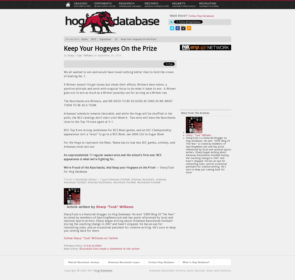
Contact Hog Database (161, 262)
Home (84, 39)
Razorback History (86, 179)
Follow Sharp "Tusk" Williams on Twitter (91, 238)
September (105, 39)
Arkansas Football (119, 179)
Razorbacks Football (148, 182)
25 (116, 39)
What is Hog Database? (196, 262)
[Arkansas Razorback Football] (68, 6)
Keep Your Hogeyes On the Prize (110, 48)
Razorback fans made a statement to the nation (109, 248)
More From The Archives (195, 113)
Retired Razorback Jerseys (83, 262)
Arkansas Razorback (142, 179)
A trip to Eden (92, 245)
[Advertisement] (205, 88)
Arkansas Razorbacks (100, 182)
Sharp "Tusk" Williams (80, 55)
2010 (93, 39)
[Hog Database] (112, 22)
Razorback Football (125, 182)
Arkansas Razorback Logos (124, 262)
